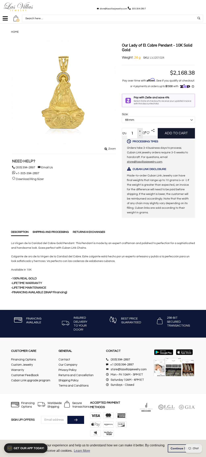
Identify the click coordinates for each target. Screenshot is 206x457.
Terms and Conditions (74, 385)
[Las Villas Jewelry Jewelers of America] (146, 407)
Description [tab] (20, 232)
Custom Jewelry (22, 364)
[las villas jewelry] (18, 6)
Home (15, 32)
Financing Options (23, 359)
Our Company (68, 364)
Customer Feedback (25, 375)
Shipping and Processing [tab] (51, 232)
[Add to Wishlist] (147, 133)
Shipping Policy (68, 380)
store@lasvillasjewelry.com (113, 9)
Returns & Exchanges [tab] (89, 232)
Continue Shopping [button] (184, 448)
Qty (124, 133)
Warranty (17, 370)
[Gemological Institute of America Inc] (187, 407)
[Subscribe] (75, 420)
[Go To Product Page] (144, 133)
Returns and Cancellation (76, 375)
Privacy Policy (67, 370)
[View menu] (5, 20)
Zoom (112, 148)
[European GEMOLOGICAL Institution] (166, 407)
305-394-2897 (139, 9)
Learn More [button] (82, 450)
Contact (64, 359)
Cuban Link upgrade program (30, 380)
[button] (25, 448)
